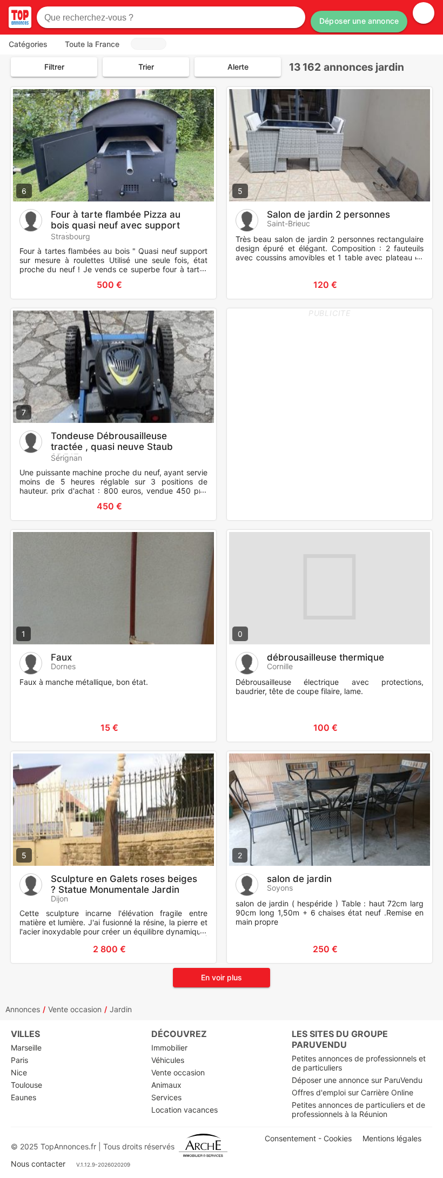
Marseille (26, 1047)
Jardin (121, 1009)
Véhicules (167, 1060)
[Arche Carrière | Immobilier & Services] (203, 1146)
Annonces (22, 1009)
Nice (19, 1072)
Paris (19, 1060)
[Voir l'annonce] (190, 284)
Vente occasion (75, 1009)
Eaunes (23, 1097)
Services (166, 1097)
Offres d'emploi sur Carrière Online (352, 1092)
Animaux (166, 1084)
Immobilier (169, 1047)
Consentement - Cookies (308, 1138)
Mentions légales (392, 1138)
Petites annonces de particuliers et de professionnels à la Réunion (358, 1109)
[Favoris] (32, 284)
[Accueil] (20, 17)
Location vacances (184, 1109)
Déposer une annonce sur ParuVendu (357, 1080)
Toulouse (26, 1084)
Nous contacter (38, 1163)
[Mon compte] (423, 13)
